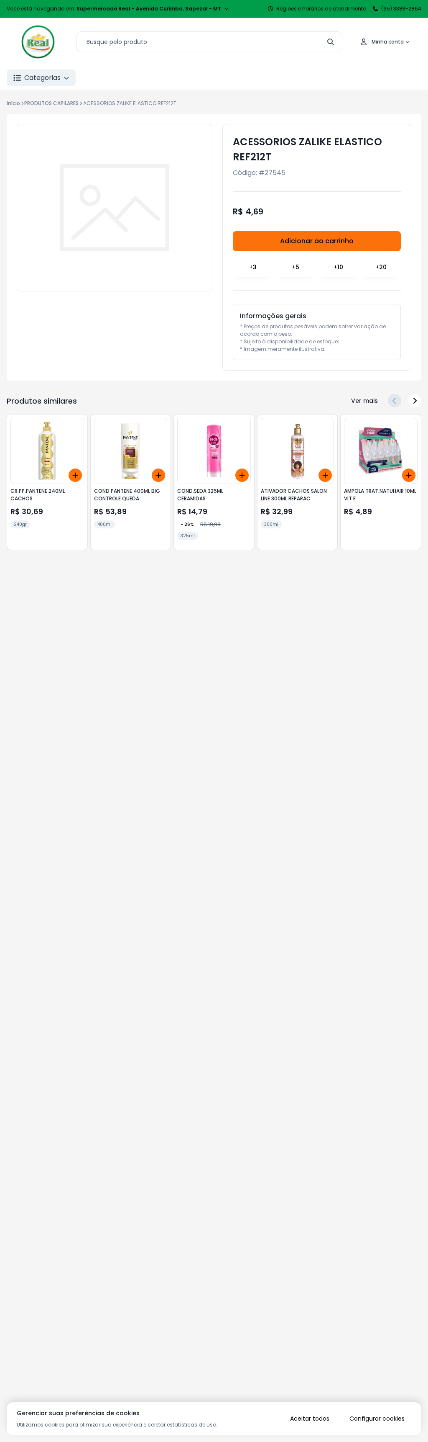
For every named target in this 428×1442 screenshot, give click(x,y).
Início (13, 103)
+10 (338, 267)
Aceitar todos (309, 1418)
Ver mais (364, 401)
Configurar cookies (377, 1418)
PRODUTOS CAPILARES (51, 103)
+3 (253, 267)
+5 (295, 267)
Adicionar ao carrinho (317, 241)
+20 (381, 267)
